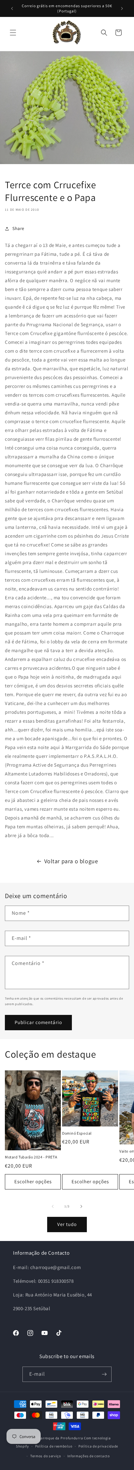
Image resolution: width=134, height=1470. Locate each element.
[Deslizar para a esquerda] (53, 1206)
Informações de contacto (88, 1456)
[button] (13, 32)
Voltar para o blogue (71, 861)
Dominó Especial (77, 1133)
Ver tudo (67, 1224)
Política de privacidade (98, 1446)
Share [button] (18, 228)
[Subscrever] (104, 1374)
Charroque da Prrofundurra (60, 1438)
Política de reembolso (54, 1446)
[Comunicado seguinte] (122, 8)
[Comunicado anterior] (12, 8)
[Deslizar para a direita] (81, 1206)
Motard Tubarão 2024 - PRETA (31, 1157)
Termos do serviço (45, 1456)
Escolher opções (33, 1181)
